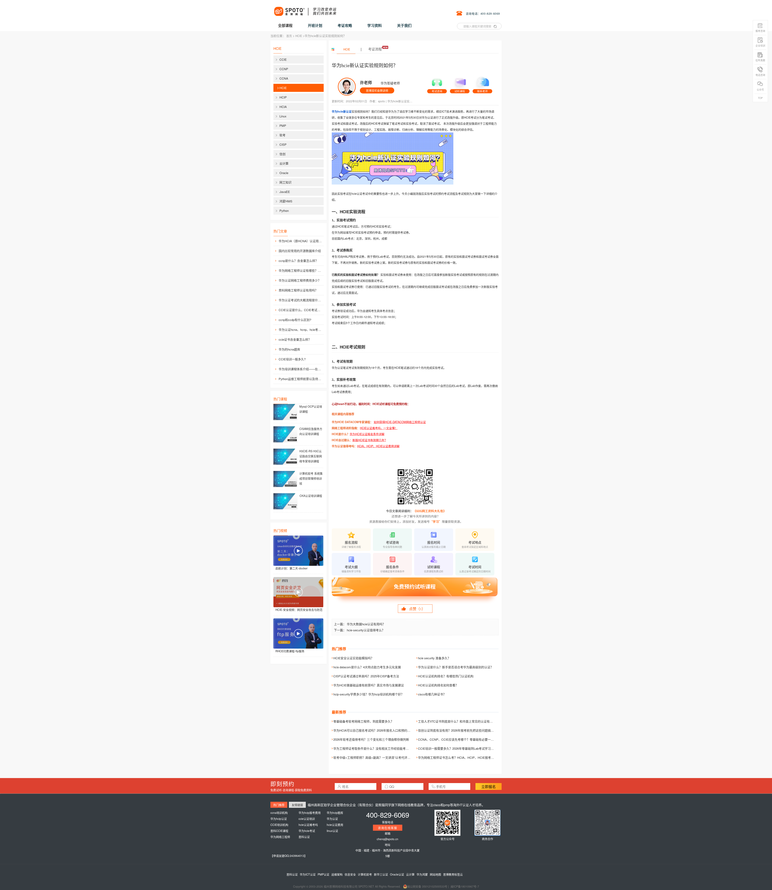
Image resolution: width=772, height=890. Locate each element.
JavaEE (284, 192)
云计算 (283, 163)
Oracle (283, 173)
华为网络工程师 (280, 837)
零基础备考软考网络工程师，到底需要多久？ (363, 721)
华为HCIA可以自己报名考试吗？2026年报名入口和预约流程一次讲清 (379, 730)
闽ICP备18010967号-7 (465, 886)
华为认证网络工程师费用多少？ (300, 280)
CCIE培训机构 (279, 825)
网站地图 (435, 874)
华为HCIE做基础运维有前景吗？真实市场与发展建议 (368, 685)
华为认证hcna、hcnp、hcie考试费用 (301, 329)
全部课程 (285, 25)
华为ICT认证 (308, 874)
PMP (282, 125)
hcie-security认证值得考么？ (366, 630)
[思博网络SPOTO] (305, 9)
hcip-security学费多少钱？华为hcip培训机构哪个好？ (368, 694)
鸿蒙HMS (285, 201)
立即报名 (488, 786)
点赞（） (417, 608)
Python (284, 210)
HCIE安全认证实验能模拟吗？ (353, 658)
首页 (289, 36)
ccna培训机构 (279, 813)
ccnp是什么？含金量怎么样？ (298, 260)
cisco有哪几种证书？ (432, 694)
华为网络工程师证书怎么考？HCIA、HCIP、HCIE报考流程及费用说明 (465, 757)
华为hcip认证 (278, 819)
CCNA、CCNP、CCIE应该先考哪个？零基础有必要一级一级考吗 (462, 739)
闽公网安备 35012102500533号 (427, 886)
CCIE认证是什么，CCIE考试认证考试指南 (301, 310)
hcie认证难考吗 (308, 825)
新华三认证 (381, 874)
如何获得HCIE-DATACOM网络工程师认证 (400, 422)
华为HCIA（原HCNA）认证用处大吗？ (301, 241)
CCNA (283, 78)
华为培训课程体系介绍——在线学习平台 (301, 369)
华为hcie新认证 (342, 111)
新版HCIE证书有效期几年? (369, 440)
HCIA (283, 107)
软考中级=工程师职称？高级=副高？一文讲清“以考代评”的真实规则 (378, 757)
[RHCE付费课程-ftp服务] (298, 633)
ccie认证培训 (307, 819)
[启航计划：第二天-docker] (298, 551)
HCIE (298, 36)
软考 (282, 135)
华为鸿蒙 (422, 874)
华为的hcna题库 (289, 349)
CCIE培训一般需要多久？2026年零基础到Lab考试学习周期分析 (460, 748)
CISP (282, 144)
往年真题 (760, 60)
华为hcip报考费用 (310, 813)
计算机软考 (365, 874)
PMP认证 (323, 874)
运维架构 (337, 874)
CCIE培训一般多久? (292, 359)
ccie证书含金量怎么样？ (295, 339)
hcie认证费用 (335, 825)
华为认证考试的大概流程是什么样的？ (301, 300)
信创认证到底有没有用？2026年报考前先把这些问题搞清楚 (457, 730)
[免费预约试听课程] (415, 591)
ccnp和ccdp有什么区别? (295, 320)
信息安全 (350, 874)
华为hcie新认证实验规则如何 (400, 101)
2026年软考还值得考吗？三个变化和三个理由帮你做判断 (371, 739)
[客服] (437, 84)
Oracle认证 (397, 874)
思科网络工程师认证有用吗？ (298, 290)
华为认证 (332, 819)
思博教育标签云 (453, 874)
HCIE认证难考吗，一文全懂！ (378, 428)
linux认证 (332, 831)
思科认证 (304, 837)
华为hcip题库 (335, 813)
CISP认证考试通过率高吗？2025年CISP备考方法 (366, 676)
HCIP (283, 97)
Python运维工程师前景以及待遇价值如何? (301, 379)
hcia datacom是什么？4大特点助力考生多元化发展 (367, 667)
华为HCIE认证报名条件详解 (367, 434)
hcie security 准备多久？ (434, 658)
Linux (282, 116)
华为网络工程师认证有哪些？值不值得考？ (301, 270)
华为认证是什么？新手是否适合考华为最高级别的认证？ (455, 667)
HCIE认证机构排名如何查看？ (438, 685)
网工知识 (285, 182)
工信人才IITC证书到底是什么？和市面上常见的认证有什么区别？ (461, 721)
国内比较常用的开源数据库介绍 (300, 251)
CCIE (283, 59)
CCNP (283, 69)
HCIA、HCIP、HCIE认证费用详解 (378, 446)
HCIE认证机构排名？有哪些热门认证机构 (445, 676)
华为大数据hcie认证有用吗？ (366, 624)
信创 (282, 154)
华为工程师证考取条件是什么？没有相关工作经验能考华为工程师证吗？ (381, 748)
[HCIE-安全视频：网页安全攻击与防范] (298, 592)
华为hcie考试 (307, 831)
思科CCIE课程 (279, 831)
